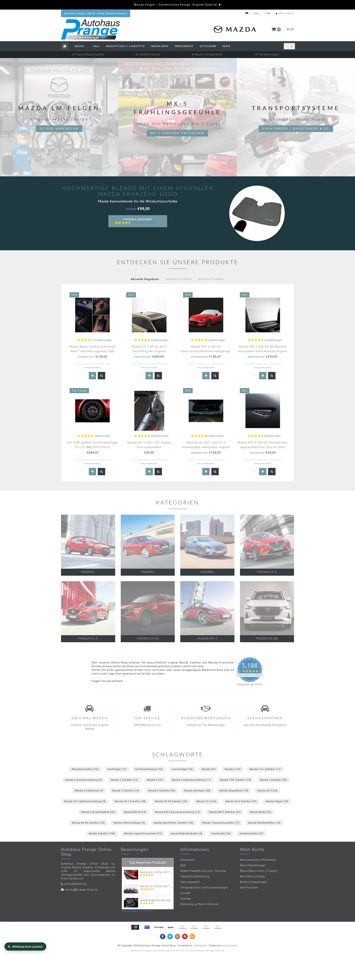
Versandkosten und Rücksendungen (204, 887)
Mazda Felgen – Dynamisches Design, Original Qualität (176, 4)
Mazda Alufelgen (197, 790)
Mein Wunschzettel (252, 876)
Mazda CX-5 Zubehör (241, 801)
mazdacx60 (221, 833)
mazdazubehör (251, 833)
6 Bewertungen (215, 435)
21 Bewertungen (103, 340)
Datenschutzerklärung (194, 876)
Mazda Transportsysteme (220, 822)
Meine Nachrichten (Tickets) (259, 870)
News (226, 46)
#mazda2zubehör (85, 769)
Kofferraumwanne (149, 769)
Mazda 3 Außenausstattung (191, 779)
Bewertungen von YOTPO (137, 911)
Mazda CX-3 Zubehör (130, 801)
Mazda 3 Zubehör (273, 779)
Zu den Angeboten (59, 128)
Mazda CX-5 (207, 801)
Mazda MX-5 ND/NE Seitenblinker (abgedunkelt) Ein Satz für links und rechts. (263, 447)
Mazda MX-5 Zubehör (225, 812)
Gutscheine (208, 46)
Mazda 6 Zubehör (161, 790)
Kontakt (185, 893)
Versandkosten (92, 367)
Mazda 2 (233, 769)
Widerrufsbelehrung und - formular (203, 870)
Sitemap (185, 898)
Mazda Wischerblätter (264, 822)
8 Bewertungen (143, 222)
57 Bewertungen (216, 340)
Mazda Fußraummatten (98, 812)
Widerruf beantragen (253, 882)
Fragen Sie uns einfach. (107, 681)
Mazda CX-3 (267, 790)
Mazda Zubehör (102, 833)
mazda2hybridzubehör (186, 833)
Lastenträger (182, 769)
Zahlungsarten (190, 882)
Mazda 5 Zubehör (125, 790)
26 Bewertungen (159, 340)
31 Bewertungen (273, 340)
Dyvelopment (229, 945)
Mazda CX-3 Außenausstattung (85, 801)
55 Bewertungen (159, 435)
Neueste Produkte (179, 279)
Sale (96, 46)
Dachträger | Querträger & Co (295, 128)
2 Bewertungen (102, 435)
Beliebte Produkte (211, 279)
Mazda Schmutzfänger (129, 822)
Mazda (79, 46)
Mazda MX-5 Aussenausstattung (177, 812)
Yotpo (222, 951)
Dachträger (117, 769)
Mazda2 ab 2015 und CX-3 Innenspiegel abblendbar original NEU (206, 447)
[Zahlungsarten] (135, 927)
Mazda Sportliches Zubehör (173, 822)
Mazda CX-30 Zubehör (171, 801)
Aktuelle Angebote (145, 279)
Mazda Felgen (277, 801)
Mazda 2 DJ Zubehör (265, 769)
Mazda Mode (159, 46)
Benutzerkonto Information (258, 859)
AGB (183, 865)
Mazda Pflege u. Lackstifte (125, 46)
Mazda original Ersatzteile (143, 833)
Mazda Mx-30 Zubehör (88, 822)
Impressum (187, 859)
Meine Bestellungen (253, 865)
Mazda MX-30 (135, 812)
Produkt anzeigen (139, 222)
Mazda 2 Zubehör (124, 779)
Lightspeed (199, 945)
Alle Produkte (249, 887)
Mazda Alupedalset (233, 790)
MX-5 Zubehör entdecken (177, 133)
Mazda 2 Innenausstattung (83, 779)
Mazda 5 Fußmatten (89, 790)
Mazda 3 (155, 779)
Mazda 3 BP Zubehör (235, 779)
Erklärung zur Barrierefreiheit (199, 904)
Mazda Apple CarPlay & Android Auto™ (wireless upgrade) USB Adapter (92, 351)
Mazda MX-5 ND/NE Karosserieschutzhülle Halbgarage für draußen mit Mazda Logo (206, 351)
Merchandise (184, 46)
